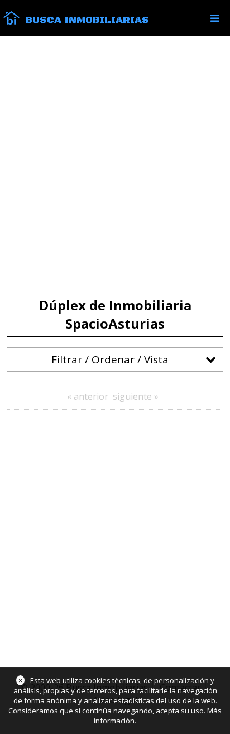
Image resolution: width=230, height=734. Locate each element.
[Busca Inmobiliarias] (11, 22)
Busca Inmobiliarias (87, 20)
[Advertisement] (115, 166)
